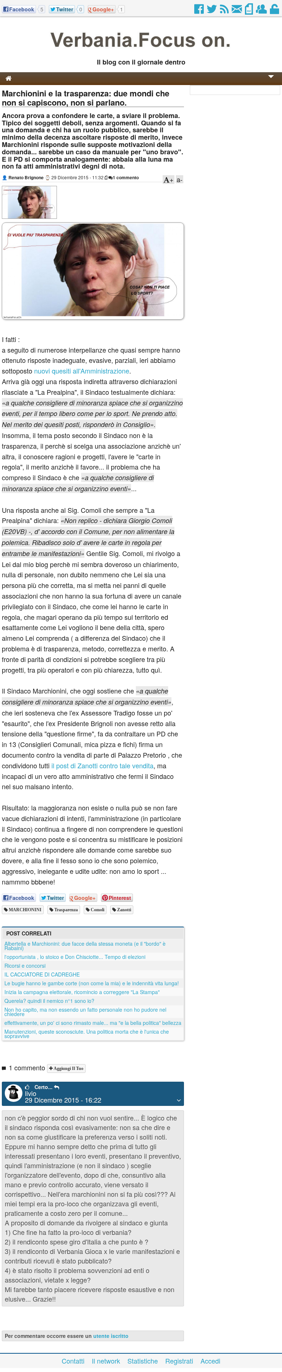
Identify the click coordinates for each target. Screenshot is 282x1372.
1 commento (126, 177)
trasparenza (65, 910)
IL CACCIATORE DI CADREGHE (42, 974)
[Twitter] (212, 11)
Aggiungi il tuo (68, 1068)
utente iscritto (111, 1335)
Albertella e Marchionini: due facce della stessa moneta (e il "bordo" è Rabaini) (85, 946)
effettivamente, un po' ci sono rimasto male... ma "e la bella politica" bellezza (92, 1022)
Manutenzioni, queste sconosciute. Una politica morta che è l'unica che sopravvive (86, 1034)
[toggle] (271, 81)
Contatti (73, 1360)
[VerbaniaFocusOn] (141, 50)
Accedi (210, 1360)
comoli (97, 910)
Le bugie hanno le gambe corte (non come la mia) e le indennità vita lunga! (91, 983)
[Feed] (225, 11)
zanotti (123, 910)
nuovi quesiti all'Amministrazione (81, 370)
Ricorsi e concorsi (25, 965)
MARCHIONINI (24, 910)
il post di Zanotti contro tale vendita (102, 765)
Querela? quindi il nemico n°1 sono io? (49, 1000)
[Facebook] (199, 11)
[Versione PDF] (249, 11)
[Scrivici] (237, 11)
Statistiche (142, 1360)
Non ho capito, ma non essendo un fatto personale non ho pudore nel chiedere (85, 1012)
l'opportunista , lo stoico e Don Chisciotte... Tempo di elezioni (74, 956)
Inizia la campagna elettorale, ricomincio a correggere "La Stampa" (82, 992)
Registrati (179, 1360)
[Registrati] (262, 11)
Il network (106, 1360)
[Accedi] (275, 11)
